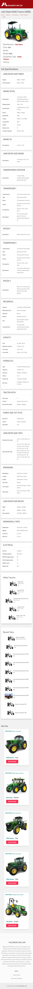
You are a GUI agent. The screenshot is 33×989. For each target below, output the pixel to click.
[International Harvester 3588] (9, 663)
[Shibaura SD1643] (11, 638)
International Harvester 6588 (20, 687)
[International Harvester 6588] (9, 688)
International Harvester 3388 (20, 654)
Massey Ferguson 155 (20, 704)
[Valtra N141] (13, 583)
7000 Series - (10, 879)
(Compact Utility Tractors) (18, 894)
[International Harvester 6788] (9, 696)
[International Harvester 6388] (9, 680)
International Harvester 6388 (20, 679)
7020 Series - (10, 758)
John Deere (19, 44)
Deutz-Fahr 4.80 (20, 615)
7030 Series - (10, 838)
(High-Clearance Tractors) (18, 773)
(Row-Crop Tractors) (17, 731)
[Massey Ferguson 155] (11, 704)
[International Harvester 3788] (9, 671)
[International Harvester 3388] (9, 655)
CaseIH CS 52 (20, 607)
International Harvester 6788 (20, 695)
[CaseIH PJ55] (13, 592)
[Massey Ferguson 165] (11, 712)
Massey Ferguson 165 (20, 712)
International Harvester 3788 (20, 671)
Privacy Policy (16, 975)
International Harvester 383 (20, 598)
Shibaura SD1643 (20, 637)
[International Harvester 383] (9, 600)
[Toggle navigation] (31, 4)
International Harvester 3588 (20, 662)
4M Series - (10, 921)
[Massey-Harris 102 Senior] (10, 646)
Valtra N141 (20, 582)
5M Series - (10, 797)
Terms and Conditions (16, 978)
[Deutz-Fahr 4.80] (12, 617)
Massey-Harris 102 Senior (21, 645)
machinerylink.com (21, 986)
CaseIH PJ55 (20, 590)
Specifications (12, 761)
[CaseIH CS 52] (13, 608)
